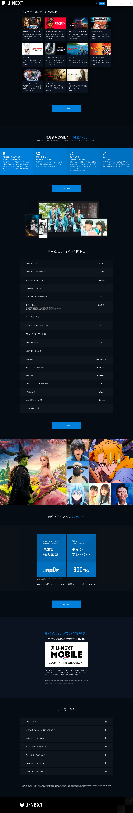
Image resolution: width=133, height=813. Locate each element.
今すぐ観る (119, 3)
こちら (48, 309)
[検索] (96, 3)
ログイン (102, 3)
